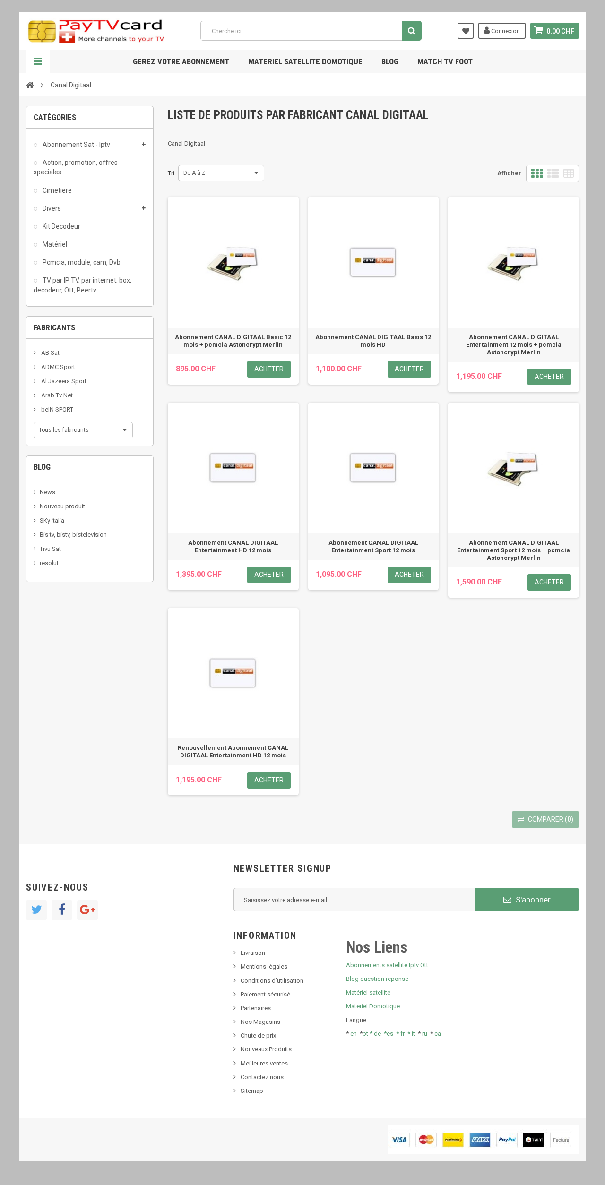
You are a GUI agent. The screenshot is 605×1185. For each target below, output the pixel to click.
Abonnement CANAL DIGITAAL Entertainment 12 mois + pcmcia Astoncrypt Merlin (514, 345)
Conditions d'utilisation (272, 980)
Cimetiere (56, 190)
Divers (51, 208)
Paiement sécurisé (265, 994)
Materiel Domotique (373, 1006)
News (47, 492)
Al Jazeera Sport (63, 381)
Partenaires (256, 1008)
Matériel (54, 244)
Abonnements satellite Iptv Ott (387, 965)
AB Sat (50, 352)
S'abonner (532, 899)
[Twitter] (36, 910)
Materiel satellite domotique (305, 61)
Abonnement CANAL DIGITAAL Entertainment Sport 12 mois (373, 546)
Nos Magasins (260, 1021)
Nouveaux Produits (266, 1049)
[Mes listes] (466, 31)
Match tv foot (445, 61)
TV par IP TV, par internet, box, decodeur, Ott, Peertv (82, 284)
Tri (171, 173)
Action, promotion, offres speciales (76, 167)
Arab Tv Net (56, 395)
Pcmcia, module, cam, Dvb (81, 262)
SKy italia (52, 520)
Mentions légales (264, 966)
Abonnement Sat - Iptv (75, 144)
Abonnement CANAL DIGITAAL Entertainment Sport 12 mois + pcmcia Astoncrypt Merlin (513, 550)
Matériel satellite (368, 992)
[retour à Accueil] (30, 84)
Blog (389, 61)
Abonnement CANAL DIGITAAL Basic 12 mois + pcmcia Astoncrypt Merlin (233, 341)
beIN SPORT (56, 409)
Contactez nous (262, 1077)
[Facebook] (62, 910)
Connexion (505, 30)
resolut (49, 563)
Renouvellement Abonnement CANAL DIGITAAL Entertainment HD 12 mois (233, 751)
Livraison (253, 952)
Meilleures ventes (264, 1063)
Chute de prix (258, 1035)
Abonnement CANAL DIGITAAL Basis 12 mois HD (373, 341)
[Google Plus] (87, 910)
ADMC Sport (57, 366)
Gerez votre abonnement (181, 61)
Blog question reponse (377, 978)
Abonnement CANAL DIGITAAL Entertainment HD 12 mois (233, 546)
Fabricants (54, 327)
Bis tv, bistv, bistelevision (73, 534)
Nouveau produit (62, 506)
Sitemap (252, 1090)
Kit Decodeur (60, 226)
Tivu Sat (50, 548)
